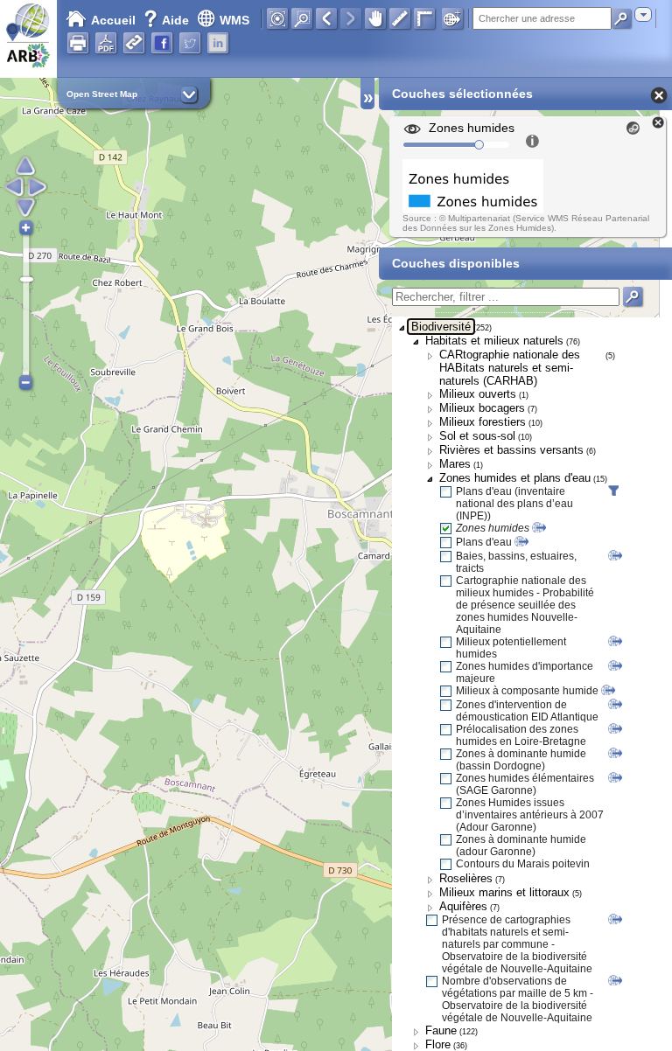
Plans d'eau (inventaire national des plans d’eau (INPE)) (514, 503)
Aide (168, 20)
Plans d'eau (484, 542)
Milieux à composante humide (527, 691)
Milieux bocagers (482, 407)
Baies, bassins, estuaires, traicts (516, 562)
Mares (455, 463)
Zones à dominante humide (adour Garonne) (521, 845)
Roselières (466, 878)
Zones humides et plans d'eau (515, 477)
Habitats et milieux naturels (494, 340)
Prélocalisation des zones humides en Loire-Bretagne (521, 735)
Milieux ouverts (477, 393)
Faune (441, 1030)
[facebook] (161, 42)
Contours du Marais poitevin (523, 864)
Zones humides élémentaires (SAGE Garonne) (525, 784)
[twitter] (189, 42)
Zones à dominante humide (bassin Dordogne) (521, 760)
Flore (438, 1044)
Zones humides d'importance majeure (524, 672)
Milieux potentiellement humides (511, 648)
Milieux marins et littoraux (504, 892)
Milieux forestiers (482, 421)
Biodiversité (441, 326)
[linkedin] (217, 42)
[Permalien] (133, 42)
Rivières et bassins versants (511, 449)
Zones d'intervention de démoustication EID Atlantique (527, 711)
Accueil (113, 20)
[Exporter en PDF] (105, 42)
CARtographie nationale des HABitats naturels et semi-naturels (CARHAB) (509, 367)
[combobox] (643, 14)
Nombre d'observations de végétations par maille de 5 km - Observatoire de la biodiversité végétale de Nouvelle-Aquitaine (517, 999)
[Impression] (77, 42)
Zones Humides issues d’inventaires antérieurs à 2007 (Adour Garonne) (530, 815)
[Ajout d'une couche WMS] (452, 18)
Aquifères (463, 906)
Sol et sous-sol (477, 435)
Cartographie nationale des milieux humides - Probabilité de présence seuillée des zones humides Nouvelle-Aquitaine (525, 605)
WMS (234, 20)
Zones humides (492, 528)
